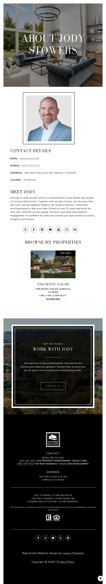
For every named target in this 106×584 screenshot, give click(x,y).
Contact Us (53, 386)
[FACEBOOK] (33, 229)
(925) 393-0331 (27, 460)
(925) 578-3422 (31, 165)
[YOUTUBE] (50, 229)
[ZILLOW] (58, 229)
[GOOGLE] (42, 229)
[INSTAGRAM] (67, 229)
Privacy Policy (65, 562)
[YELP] (25, 229)
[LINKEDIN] (75, 229)
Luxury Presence (73, 553)
